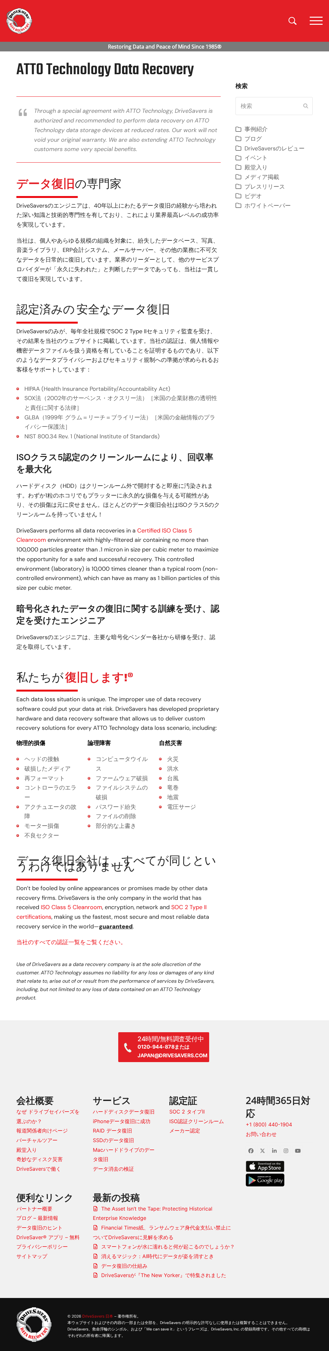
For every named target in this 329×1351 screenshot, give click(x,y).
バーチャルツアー (37, 1140)
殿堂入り (256, 167)
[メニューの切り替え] (316, 21)
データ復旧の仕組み (124, 1266)
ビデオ (253, 196)
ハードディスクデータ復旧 (124, 1111)
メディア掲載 (262, 177)
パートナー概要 (34, 1208)
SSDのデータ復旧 (113, 1140)
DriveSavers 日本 (97, 1316)
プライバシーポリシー (42, 1246)
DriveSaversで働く (38, 1169)
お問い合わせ (261, 1134)
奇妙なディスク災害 (39, 1159)
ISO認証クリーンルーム (196, 1121)
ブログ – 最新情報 (37, 1218)
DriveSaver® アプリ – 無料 (48, 1237)
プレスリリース (265, 187)
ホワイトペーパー (268, 206)
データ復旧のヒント (39, 1227)
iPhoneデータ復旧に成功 (121, 1121)
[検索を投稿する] (305, 106)
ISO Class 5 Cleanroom (71, 907)
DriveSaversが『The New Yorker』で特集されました (163, 1275)
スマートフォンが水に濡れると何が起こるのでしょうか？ (168, 1246)
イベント (256, 158)
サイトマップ (31, 1256)
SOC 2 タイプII (187, 1111)
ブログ (253, 139)
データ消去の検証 (113, 1169)
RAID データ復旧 (112, 1130)
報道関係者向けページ (42, 1130)
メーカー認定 (184, 1130)
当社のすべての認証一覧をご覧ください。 (71, 942)
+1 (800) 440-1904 (269, 1124)
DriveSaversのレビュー (275, 148)
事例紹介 (256, 129)
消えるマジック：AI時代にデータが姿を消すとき (157, 1256)
